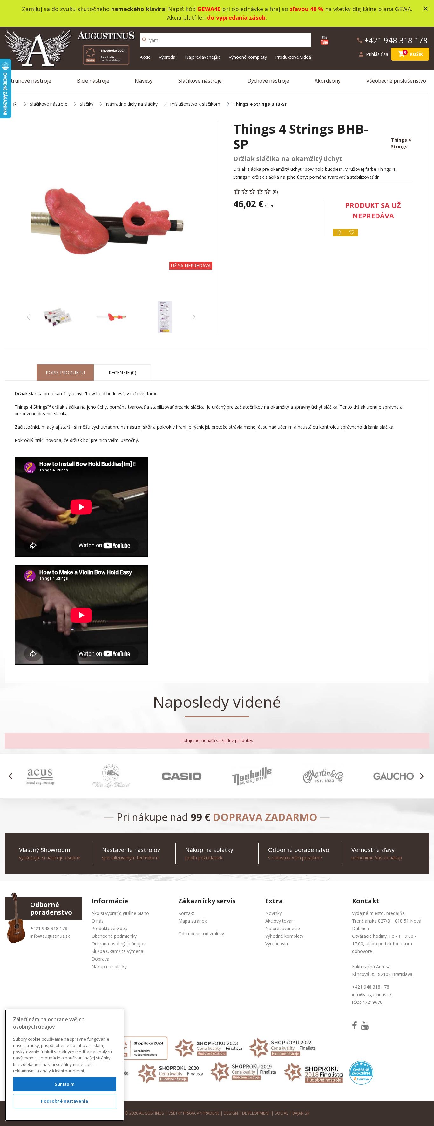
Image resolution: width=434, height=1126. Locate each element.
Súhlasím (65, 1084)
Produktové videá (293, 57)
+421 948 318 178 (48, 928)
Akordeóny (328, 80)
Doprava (100, 959)
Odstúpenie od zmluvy (201, 933)
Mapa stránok (192, 921)
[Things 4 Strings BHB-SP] (111, 211)
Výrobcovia (276, 944)
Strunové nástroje (29, 80)
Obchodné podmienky (114, 936)
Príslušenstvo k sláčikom (195, 104)
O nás (98, 921)
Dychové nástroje (268, 80)
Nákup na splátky (109, 966)
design (231, 1113)
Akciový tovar (279, 921)
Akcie (145, 57)
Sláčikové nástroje (200, 80)
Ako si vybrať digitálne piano (120, 913)
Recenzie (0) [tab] (122, 373)
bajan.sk (300, 1113)
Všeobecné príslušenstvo (396, 80)
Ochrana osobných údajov (119, 944)
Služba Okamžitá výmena (117, 951)
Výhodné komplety (248, 57)
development (256, 1113)
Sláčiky (86, 104)
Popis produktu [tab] (65, 373)
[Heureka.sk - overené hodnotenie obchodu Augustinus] (361, 1072)
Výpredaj (168, 57)
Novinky (273, 913)
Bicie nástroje (93, 80)
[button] (12, 776)
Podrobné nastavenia (64, 1101)
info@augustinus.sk (50, 936)
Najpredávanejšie (203, 57)
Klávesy (144, 80)
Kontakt (186, 913)
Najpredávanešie (282, 928)
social (281, 1113)
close (425, 8)
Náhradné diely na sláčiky (132, 104)
